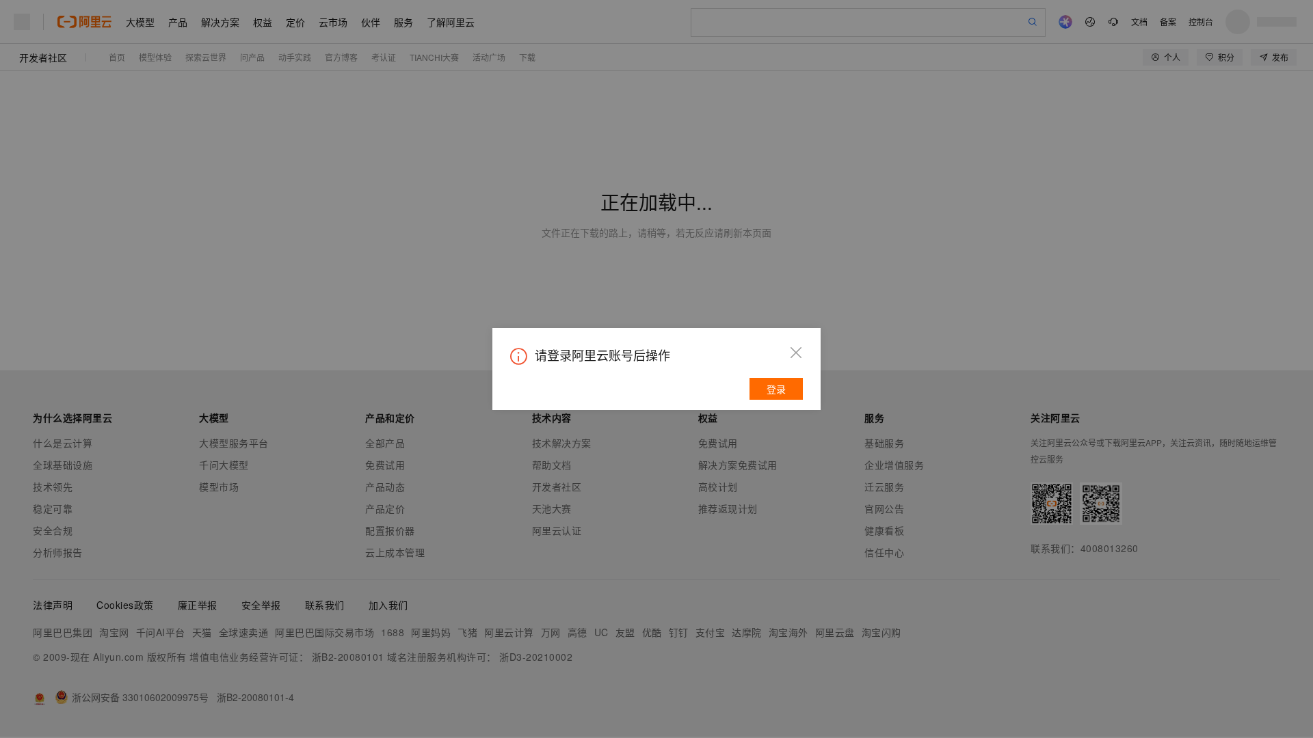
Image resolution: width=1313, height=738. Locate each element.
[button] (796, 352)
